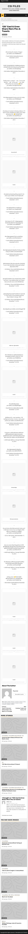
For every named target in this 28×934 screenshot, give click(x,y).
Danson (21, 701)
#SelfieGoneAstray (20, 65)
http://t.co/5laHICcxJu (12, 531)
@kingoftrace (12, 207)
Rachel (10, 36)
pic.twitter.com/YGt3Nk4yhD (14, 99)
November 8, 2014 (14, 242)
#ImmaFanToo (9, 114)
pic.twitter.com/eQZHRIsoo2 (14, 115)
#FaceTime (8, 84)
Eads (24, 701)
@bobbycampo (15, 404)
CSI (2, 23)
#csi (4, 97)
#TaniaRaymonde (20, 546)
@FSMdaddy (6, 546)
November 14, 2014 (14, 455)
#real (13, 545)
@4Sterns (7, 417)
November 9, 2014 (14, 255)
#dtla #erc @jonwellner (14, 345)
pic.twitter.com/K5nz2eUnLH (14, 238)
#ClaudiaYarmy (15, 432)
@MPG (20, 531)
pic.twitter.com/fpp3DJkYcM (14, 85)
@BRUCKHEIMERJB (9, 548)
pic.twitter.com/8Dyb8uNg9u (14, 405)
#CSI (11, 67)
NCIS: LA (12, 895)
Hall (5, 702)
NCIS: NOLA (17, 895)
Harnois (8, 702)
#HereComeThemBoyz (18, 67)
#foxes (13, 561)
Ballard (5, 701)
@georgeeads (9, 97)
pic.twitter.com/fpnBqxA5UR (14, 533)
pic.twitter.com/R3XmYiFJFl (14, 549)
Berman (12, 701)
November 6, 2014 (14, 103)
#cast (8, 437)
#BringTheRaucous (10, 578)
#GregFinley (13, 546)
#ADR (19, 577)
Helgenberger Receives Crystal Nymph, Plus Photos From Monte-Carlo (14, 790)
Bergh (9, 701)
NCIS (9, 895)
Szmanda (4, 704)
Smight (20, 702)
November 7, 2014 (14, 199)
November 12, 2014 (14, 362)
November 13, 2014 (14, 424)
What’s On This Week (7, 897)
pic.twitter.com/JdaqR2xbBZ (14, 209)
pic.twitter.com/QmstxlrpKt (15, 251)
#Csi (7, 52)
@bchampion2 (7, 263)
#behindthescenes (20, 435)
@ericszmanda (10, 194)
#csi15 (14, 184)
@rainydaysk (7, 294)
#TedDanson (13, 112)
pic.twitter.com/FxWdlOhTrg (14, 580)
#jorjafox (14, 250)
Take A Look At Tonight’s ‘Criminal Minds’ (13, 870)
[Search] (26, 15)
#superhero (17, 545)
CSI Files (14, 6)
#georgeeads (19, 221)
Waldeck (8, 704)
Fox (3, 702)
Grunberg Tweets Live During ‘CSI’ (21, 708)
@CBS (22, 548)
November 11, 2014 (14, 286)
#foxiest (8, 561)
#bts (5, 437)
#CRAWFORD (7, 67)
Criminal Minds (5, 735)
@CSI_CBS (12, 435)
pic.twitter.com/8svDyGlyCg (14, 68)
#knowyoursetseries (14, 519)
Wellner (12, 704)
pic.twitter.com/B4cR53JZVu (16, 420)
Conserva (17, 701)
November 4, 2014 (14, 57)
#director (21, 432)
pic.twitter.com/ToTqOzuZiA (16, 195)
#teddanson (10, 355)
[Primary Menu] (6, 15)
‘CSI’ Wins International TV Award (11, 764)
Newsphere (18, 932)
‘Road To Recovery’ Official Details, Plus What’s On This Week (7, 709)
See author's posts (19, 694)
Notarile (16, 702)
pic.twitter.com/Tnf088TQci (14, 358)
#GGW (19, 282)
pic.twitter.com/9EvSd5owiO (17, 437)
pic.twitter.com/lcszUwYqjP (14, 565)
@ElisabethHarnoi (18, 355)
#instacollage (14, 487)
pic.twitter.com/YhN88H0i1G (14, 53)
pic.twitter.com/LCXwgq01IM (17, 309)
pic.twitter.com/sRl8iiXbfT (14, 224)
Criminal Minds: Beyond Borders (15, 735)
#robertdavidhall (9, 223)
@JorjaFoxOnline (7, 278)
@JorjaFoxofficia (19, 561)
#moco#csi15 (14, 152)
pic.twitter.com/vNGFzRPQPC (14, 451)
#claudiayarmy (19, 223)
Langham (13, 702)
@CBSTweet (6, 435)
